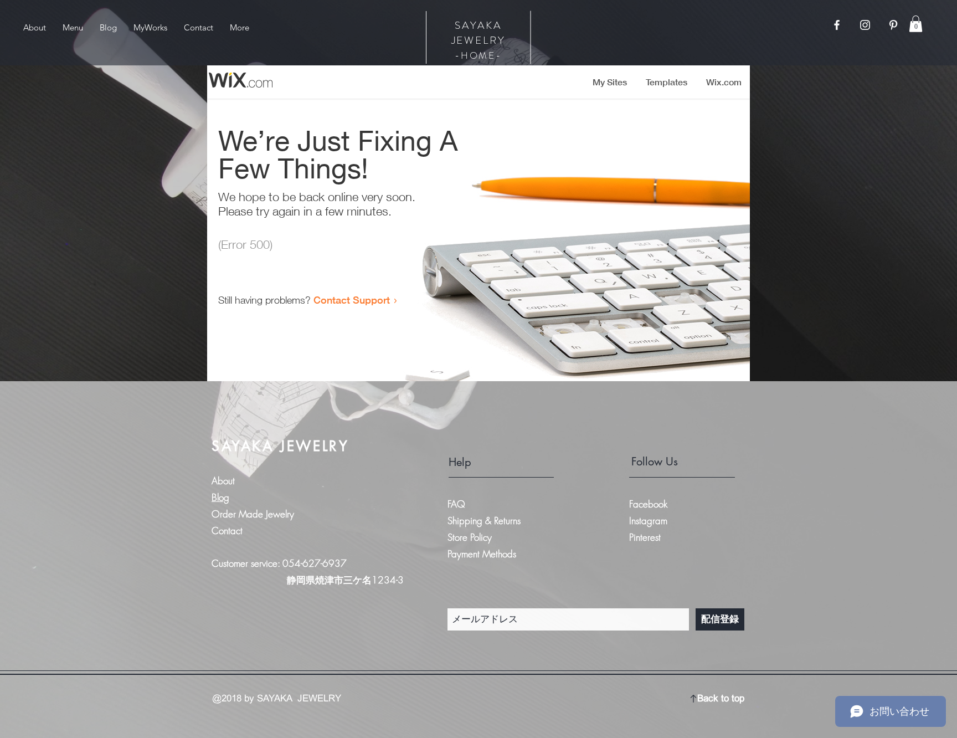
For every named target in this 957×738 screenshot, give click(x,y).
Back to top (720, 698)
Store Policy (469, 537)
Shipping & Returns (485, 520)
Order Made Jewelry (253, 514)
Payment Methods (483, 553)
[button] (916, 24)
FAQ (456, 504)
